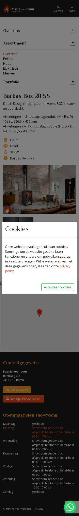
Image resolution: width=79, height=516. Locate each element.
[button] (70, 507)
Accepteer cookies (57, 287)
